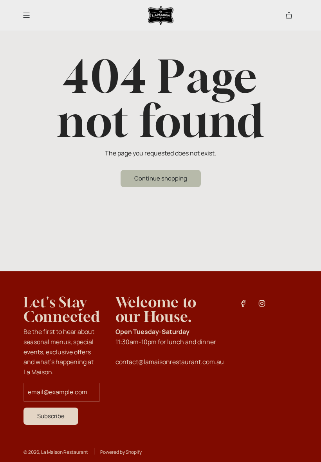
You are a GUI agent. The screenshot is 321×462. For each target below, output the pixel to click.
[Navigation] (26, 15)
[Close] (298, 215)
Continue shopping (160, 178)
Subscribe (51, 416)
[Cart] (289, 15)
